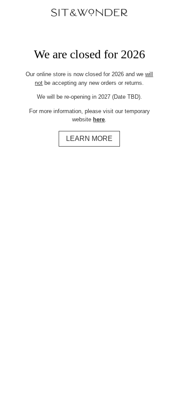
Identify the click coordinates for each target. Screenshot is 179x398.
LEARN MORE (89, 138)
